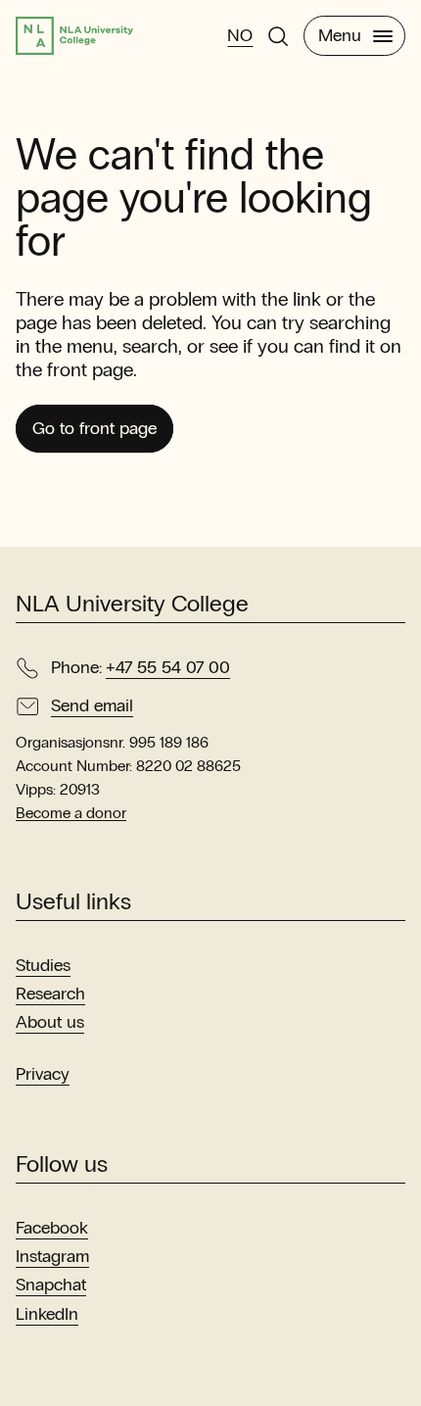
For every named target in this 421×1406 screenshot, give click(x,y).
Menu (339, 35)
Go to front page (94, 428)
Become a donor (71, 812)
